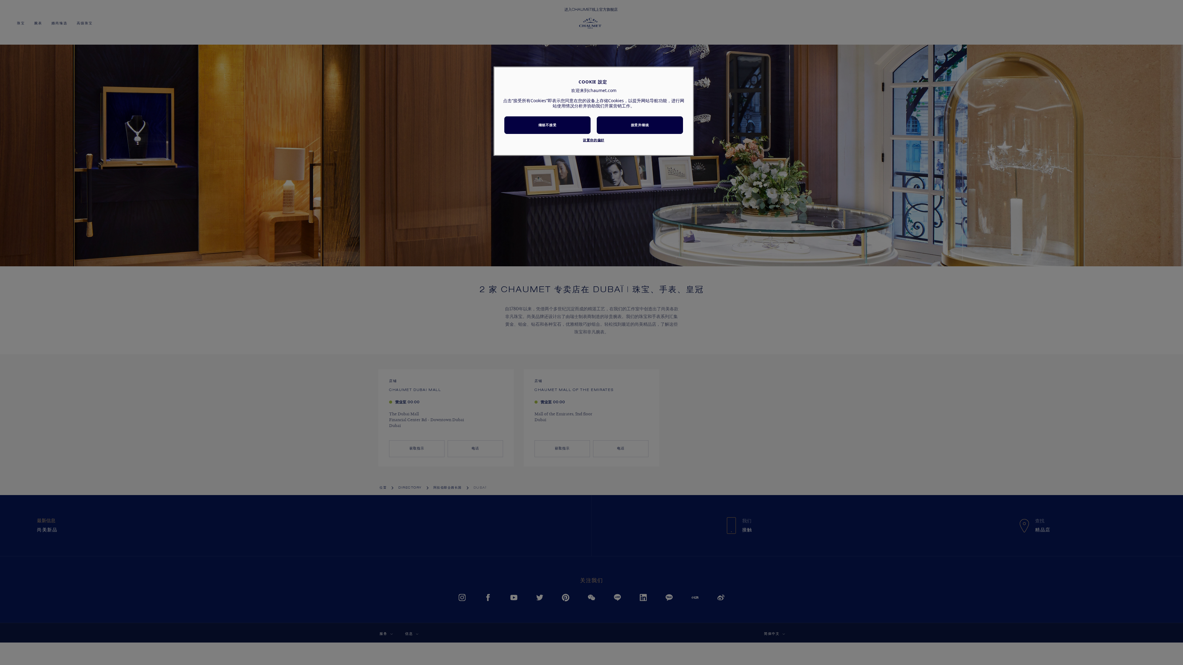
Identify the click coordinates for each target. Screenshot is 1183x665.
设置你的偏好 (593, 140)
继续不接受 (547, 125)
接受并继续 (640, 125)
